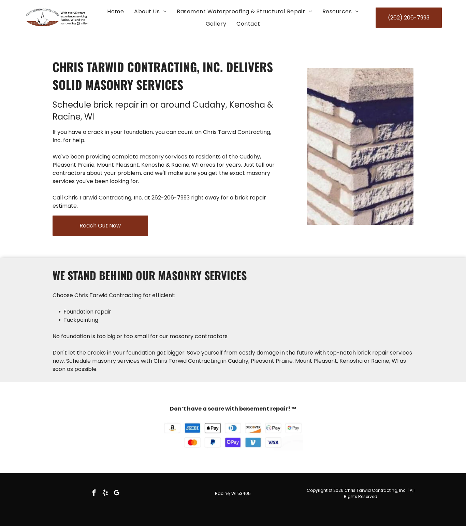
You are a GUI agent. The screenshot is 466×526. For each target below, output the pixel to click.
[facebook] (94, 493)
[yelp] (105, 493)
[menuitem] (115, 11)
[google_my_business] (116, 493)
